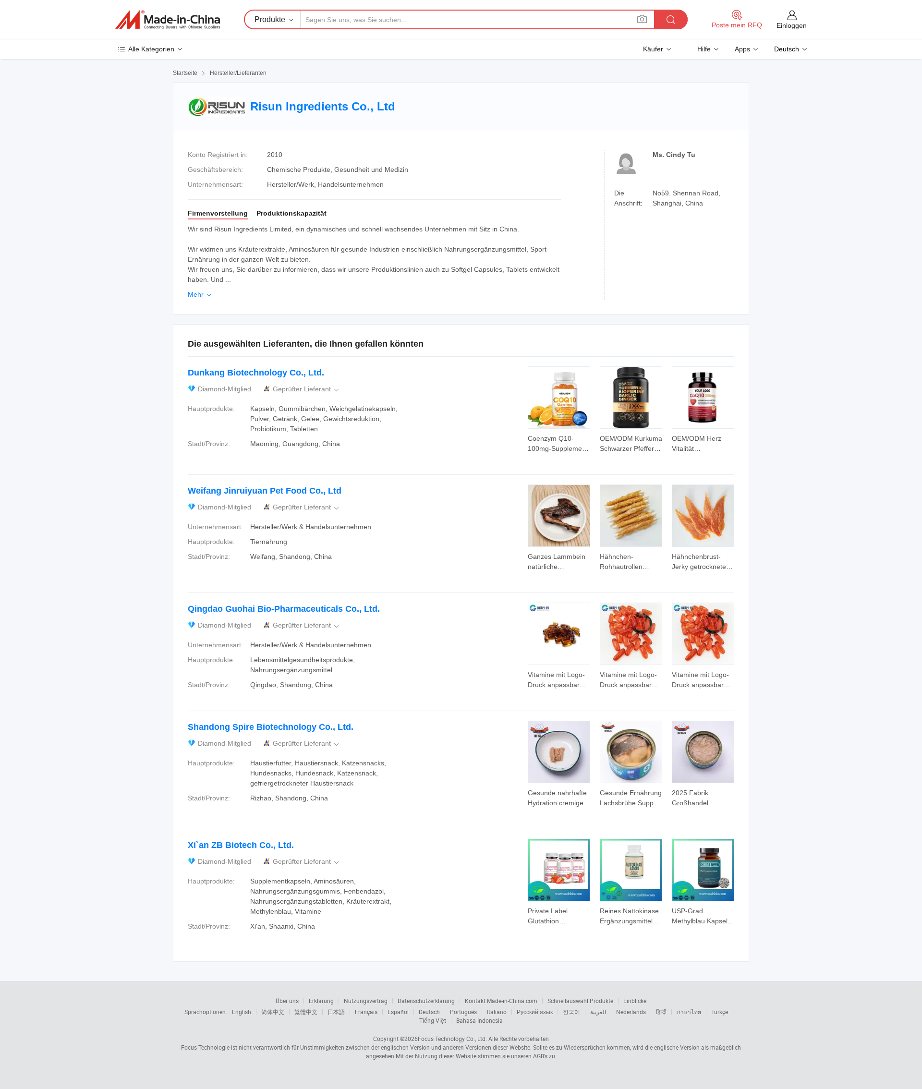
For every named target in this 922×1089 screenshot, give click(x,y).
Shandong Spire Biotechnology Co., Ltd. (270, 727)
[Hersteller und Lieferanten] (167, 20)
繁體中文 (305, 1012)
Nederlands (631, 1012)
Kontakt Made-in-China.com (501, 1000)
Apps (742, 49)
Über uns (287, 1000)
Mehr (200, 294)
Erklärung (321, 1000)
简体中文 (272, 1012)
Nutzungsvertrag (366, 1000)
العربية (598, 1012)
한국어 (571, 1012)
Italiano (497, 1012)
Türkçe (719, 1012)
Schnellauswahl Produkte (580, 1000)
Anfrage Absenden (559, 442)
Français (366, 1012)
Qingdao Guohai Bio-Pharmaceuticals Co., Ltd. (284, 609)
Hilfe (704, 49)
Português (463, 1012)
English (241, 1012)
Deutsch (429, 1012)
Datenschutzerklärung (426, 1000)
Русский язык (535, 1012)
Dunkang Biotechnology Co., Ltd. (256, 372)
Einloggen (791, 25)
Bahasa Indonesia (479, 1020)
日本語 (336, 1012)
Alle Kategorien (151, 49)
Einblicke (634, 1000)
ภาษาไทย (689, 1012)
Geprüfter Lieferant (306, 389)
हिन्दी (661, 1012)
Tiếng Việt (432, 1020)
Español (398, 1012)
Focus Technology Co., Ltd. (452, 1038)
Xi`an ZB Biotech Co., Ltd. (241, 845)
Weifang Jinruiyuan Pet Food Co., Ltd (264, 491)
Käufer (653, 49)
